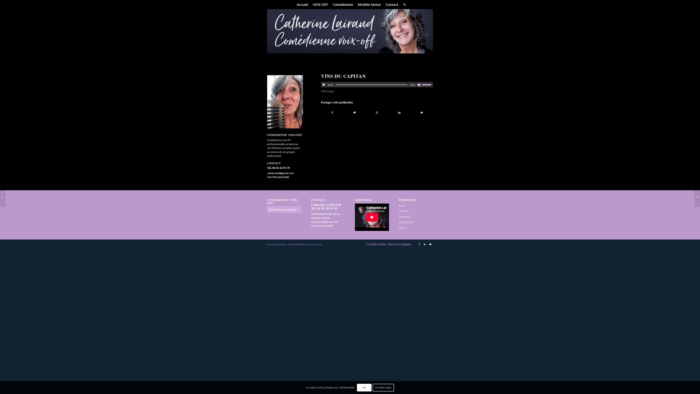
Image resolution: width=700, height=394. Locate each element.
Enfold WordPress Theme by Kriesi (305, 244)
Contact (403, 227)
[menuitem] (302, 4)
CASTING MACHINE (278, 177)
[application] (377, 84)
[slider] (427, 84)
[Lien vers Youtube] (430, 244)
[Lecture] (324, 85)
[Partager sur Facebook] (332, 112)
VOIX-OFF (404, 211)
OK (364, 387)
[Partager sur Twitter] (355, 112)
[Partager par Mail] (422, 112)
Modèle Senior (406, 222)
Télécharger (327, 91)
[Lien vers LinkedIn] (424, 244)
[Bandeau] (350, 36)
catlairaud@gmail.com (280, 173)
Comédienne (404, 216)
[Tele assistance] (3, 197)
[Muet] (419, 85)
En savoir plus (383, 387)
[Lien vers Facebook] (419, 244)
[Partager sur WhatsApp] (377, 112)
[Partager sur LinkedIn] (399, 112)
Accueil (402, 205)
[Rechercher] (403, 4)
